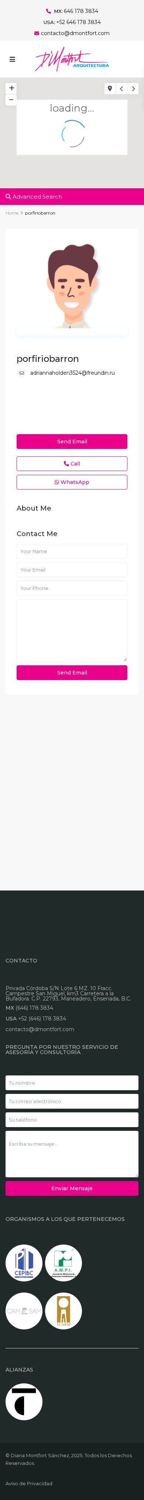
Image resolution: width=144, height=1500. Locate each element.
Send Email (72, 441)
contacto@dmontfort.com (75, 33)
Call (74, 463)
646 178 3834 (81, 11)
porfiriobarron (48, 358)
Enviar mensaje (72, 1188)
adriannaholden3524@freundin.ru (72, 373)
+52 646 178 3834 (78, 22)
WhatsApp (74, 482)
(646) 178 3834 (34, 1008)
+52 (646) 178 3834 (42, 1018)
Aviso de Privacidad (29, 1483)
